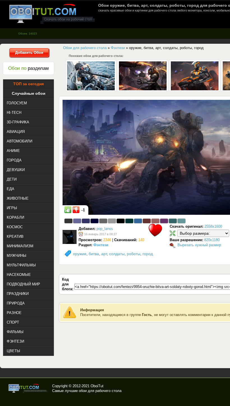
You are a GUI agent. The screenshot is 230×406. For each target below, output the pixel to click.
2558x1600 (213, 226)
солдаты (117, 254)
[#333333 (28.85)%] (68, 220)
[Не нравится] (76, 209)
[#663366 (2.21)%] (164, 220)
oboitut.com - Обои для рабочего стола (52, 13)
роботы (133, 254)
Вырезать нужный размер (199, 245)
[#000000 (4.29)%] (120, 220)
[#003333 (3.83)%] (129, 220)
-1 (83, 209)
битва (94, 254)
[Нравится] (68, 209)
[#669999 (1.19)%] (181, 220)
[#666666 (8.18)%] (103, 220)
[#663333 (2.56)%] (146, 220)
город (147, 254)
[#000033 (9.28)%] (94, 220)
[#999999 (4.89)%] (112, 220)
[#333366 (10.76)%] (86, 220)
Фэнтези (100, 245)
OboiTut (97, 386)
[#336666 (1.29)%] (173, 220)
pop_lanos (104, 229)
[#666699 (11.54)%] (77, 220)
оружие (79, 254)
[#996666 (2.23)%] (155, 220)
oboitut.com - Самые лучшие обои (28, 388)
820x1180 (212, 240)
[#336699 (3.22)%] (138, 220)
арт (104, 254)
